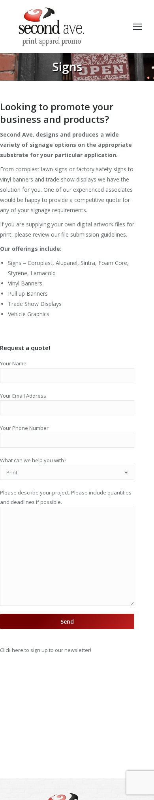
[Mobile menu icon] (137, 26)
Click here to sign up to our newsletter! (45, 650)
